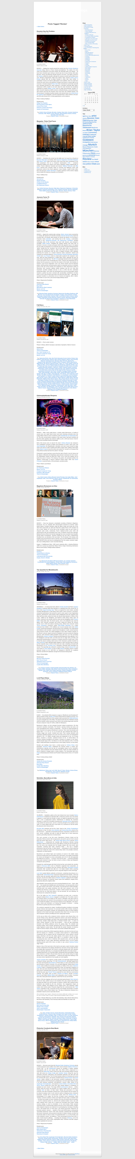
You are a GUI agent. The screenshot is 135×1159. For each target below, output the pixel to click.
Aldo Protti (54, 358)
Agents (86, 51)
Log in (85, 168)
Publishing (87, 71)
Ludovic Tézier (42, 161)
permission (85, 155)
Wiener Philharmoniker (51, 1020)
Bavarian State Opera (42, 159)
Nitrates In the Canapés (42, 1006)
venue (97, 161)
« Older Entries (40, 26)
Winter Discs (40, 349)
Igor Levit (53, 716)
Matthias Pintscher (72, 1066)
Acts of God (87, 49)
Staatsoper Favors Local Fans (44, 661)
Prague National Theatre (58, 382)
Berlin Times (87, 45)
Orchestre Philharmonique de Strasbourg (51, 381)
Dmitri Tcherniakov (49, 368)
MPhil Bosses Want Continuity (44, 287)
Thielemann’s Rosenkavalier (44, 1131)
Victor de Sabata (59, 386)
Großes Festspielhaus (72, 828)
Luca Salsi (39, 873)
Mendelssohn (64, 669)
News (93, 153)
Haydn (58, 372)
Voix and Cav (40, 179)
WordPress (77, 1153)
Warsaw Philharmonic (52, 388)
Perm (58, 1016)
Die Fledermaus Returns (43, 185)
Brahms (61, 561)
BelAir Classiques (61, 362)
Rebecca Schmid (90, 156)
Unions (86, 78)
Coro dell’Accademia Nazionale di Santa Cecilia (60, 366)
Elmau (47, 770)
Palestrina (64, 381)
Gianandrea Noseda (73, 867)
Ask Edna (86, 28)
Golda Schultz (67, 1014)
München (57, 113)
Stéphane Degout (45, 385)
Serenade (53, 115)
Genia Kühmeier (58, 254)
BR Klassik (56, 561)
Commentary (40, 562)
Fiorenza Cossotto (70, 370)
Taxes (86, 74)
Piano (63, 770)
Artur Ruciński (74, 359)
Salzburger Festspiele (71, 1018)
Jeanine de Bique (62, 973)
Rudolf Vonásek (65, 384)
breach (84, 130)
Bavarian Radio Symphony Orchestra (48, 293)
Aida (50, 358)
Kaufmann (49, 375)
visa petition (87, 164)
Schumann (45, 671)
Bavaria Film (73, 647)
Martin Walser (49, 563)
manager (85, 145)
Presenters (87, 70)
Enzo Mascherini (43, 370)
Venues (87, 79)
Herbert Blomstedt (65, 372)
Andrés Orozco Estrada (45, 112)
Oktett (47, 670)
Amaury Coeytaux (48, 636)
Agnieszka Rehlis (44, 358)
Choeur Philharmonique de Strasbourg (55, 364)
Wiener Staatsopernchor (63, 1020)
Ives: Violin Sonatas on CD (43, 352)
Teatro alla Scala (68, 385)
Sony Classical (61, 563)
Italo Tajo (43, 373)
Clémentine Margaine (72, 159)
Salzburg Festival (73, 942)
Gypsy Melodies (46, 372)
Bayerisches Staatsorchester (90, 122)
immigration (86, 142)
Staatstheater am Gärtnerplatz (68, 435)
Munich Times (54, 116)
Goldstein (88, 139)
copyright (85, 136)
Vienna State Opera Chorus (71, 386)
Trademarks (87, 77)
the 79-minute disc (50, 645)
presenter (92, 155)
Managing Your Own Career (91, 39)
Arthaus (68, 359)
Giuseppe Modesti (66, 371)
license (96, 142)
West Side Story (60, 115)
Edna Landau (92, 136)
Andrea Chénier (71, 358)
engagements (86, 137)
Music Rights (88, 68)
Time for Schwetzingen (42, 290)
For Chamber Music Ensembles (91, 36)
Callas (60, 363)
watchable (48, 239)
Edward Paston (68, 1077)
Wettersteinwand (73, 718)
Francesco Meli (46, 866)
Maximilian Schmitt (46, 297)
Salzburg (54, 1018)
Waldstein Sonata (65, 771)
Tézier (73, 190)
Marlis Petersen (62, 377)
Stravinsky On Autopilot (42, 1134)
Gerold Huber (59, 562)
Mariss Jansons (65, 234)
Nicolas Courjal (74, 379)
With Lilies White (62, 1142)
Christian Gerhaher (70, 561)
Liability (86, 64)
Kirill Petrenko (56, 375)
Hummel (53, 296)
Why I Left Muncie (88, 89)
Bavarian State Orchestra (61, 361)
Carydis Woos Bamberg (43, 664)
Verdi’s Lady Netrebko (42, 1008)
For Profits (87, 60)
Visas (86, 80)
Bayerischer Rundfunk (64, 293)
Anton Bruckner (45, 359)
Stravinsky (68, 297)
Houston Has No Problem (46, 31)
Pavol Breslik (71, 381)
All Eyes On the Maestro (43, 182)
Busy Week (39, 286)
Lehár (47, 478)
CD (63, 363)
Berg (72, 362)
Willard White (51, 975)
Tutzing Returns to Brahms (43, 553)
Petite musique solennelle (63, 1139)
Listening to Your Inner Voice (91, 38)
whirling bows (72, 1094)
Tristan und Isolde (41, 386)
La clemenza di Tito (62, 1015)
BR (77, 293)
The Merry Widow (57, 479)
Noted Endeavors (88, 83)
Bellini (68, 362)
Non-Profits (87, 69)
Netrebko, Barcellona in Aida (47, 778)
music (96, 147)
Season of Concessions (43, 109)
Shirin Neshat (73, 979)
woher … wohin (70, 1142)
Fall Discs (40, 305)
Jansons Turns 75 (43, 197)
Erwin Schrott (55, 370)
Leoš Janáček (41, 376)
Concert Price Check (42, 106)
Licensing (87, 65)
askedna (85, 118)
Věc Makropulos (50, 386)
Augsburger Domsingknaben (44, 1084)
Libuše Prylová (55, 376)
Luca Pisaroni (46, 256)
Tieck (67, 563)
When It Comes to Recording (91, 43)
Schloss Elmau (71, 745)
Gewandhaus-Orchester (44, 371)
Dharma (70, 1118)
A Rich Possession (88, 24)
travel (96, 159)
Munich (70, 113)
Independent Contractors (90, 61)
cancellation (85, 132)
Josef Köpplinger (41, 446)
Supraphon (53, 385)
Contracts (87, 56)
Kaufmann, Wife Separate (43, 472)
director (62, 648)
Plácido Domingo (47, 382)
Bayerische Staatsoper (66, 188)
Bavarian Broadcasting (67, 235)
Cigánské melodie (70, 364)
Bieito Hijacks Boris (41, 1129)
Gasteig (40, 76)
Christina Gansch (50, 1013)
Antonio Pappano (61, 359)
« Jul (84, 105)
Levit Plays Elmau (43, 678)
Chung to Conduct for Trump (44, 353)
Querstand (75, 382)
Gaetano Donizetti (62, 189)
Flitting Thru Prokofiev (42, 103)
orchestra (98, 153)
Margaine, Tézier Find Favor (46, 121)
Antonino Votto (53, 359)
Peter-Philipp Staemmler (64, 625)
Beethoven (73, 293)
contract (86, 134)
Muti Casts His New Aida (43, 1005)
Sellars (40, 1019)
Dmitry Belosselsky (48, 874)
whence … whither (52, 1142)
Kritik (45, 113)
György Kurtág (51, 1073)
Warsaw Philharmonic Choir (65, 388)
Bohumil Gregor (54, 363)
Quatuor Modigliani (67, 670)
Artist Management (89, 52)
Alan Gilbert (88, 116)
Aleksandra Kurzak (62, 358)
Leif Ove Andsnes (73, 375)
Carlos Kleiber (47, 648)
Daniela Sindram (67, 367)
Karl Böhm (44, 375)
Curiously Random (88, 46)
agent (84, 116)
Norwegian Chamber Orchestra (46, 380)
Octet (44, 670)
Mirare (38, 642)
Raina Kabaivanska (42, 384)
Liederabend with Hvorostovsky (44, 556)
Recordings (87, 73)
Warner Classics (42, 388)
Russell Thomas (52, 972)
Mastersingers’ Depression (43, 1009)
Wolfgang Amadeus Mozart (65, 671)
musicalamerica (87, 148)
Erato (49, 370)
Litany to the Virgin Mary (66, 376)
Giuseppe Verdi (60, 1014)
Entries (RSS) (62, 1154)
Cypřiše (61, 367)
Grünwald (48, 669)
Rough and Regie (88, 84)
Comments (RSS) (71, 1154)
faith (43, 1090)
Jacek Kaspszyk (55, 373)
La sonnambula (64, 375)
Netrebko (54, 1016)
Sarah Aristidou (63, 1084)
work (98, 164)
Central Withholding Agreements (92, 55)
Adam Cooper (43, 449)
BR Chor (56, 259)
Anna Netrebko (55, 830)
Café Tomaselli (52, 895)
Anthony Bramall (65, 443)
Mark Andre (47, 1071)
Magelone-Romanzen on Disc (47, 486)
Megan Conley (52, 88)
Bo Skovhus (47, 363)
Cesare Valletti (68, 363)
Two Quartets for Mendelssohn (47, 570)
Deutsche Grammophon (48, 189)
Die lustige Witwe (69, 477)
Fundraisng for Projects (90, 37)
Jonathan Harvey (62, 1073)
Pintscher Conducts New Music (44, 107)
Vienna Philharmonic (64, 1019)
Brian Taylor (93, 129)
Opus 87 (60, 770)
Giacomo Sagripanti (62, 159)
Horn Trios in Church (42, 660)
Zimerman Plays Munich (43, 284)
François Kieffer (41, 669)
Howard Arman (47, 296)
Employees (87, 58)
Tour (93, 159)
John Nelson (63, 373)
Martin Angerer (46, 243)
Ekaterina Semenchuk (71, 368)
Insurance (87, 62)
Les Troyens (48, 376)
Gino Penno (53, 371)
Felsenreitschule (62, 961)
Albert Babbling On (88, 26)
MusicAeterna (52, 962)
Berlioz (75, 362)
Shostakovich (48, 771)
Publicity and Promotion (90, 41)
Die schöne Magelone (49, 562)
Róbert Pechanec (56, 384)
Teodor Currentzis (41, 959)
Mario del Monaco (52, 377)
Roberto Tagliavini (61, 877)
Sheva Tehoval (41, 1085)
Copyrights (87, 57)
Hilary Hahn (55, 84)
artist (94, 115)
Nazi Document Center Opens (44, 104)
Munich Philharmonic (88, 147)
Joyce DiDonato (71, 373)
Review (74, 113)
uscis (85, 161)
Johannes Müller (47, 746)
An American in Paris (88, 27)
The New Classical (88, 86)
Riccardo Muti (40, 828)
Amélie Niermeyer (51, 170)
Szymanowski (60, 385)
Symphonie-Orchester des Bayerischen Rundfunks (59, 240)
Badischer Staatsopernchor (47, 361)
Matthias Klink (46, 379)
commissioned (64, 1087)
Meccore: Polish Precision (43, 658)
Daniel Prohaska (60, 477)
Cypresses (55, 367)
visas (94, 164)
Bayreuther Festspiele (51, 362)
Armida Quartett (64, 607)
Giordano (59, 371)
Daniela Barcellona (67, 830)
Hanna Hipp (53, 372)
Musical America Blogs (67, 10)
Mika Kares (55, 190)
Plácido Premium (41, 180)
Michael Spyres (54, 379)
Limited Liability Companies (91, 66)
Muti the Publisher (41, 1003)
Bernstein (54, 112)
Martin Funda (57, 669)
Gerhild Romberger (67, 254)
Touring (86, 75)
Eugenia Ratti (62, 370)
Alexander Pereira (67, 821)
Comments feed (87, 171)
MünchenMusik (64, 113)
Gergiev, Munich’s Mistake (43, 557)
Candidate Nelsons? (42, 183)
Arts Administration (89, 29)
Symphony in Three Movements (67, 298)
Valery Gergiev (90, 161)
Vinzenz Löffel (43, 1142)
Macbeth (74, 376)
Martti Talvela (69, 377)
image (38, 752)
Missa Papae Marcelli (64, 379)
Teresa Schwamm (41, 625)
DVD (69, 163)
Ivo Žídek (48, 373)
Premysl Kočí (68, 382)
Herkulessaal (52, 1068)
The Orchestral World (89, 42)
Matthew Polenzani (68, 166)
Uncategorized (87, 88)
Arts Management (89, 53)
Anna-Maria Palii (71, 1084)
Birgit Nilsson (40, 363)
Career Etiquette (88, 31)
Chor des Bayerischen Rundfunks (51, 294)
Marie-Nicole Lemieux (42, 377)
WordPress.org (87, 172)
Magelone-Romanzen (71, 562)
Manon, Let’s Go (41, 289)
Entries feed (87, 169)
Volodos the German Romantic (44, 761)
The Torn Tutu (87, 87)
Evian (42, 642)
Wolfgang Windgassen (61, 389)
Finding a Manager (89, 34)
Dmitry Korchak (58, 368)
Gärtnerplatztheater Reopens (47, 395)
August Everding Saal (48, 610)
